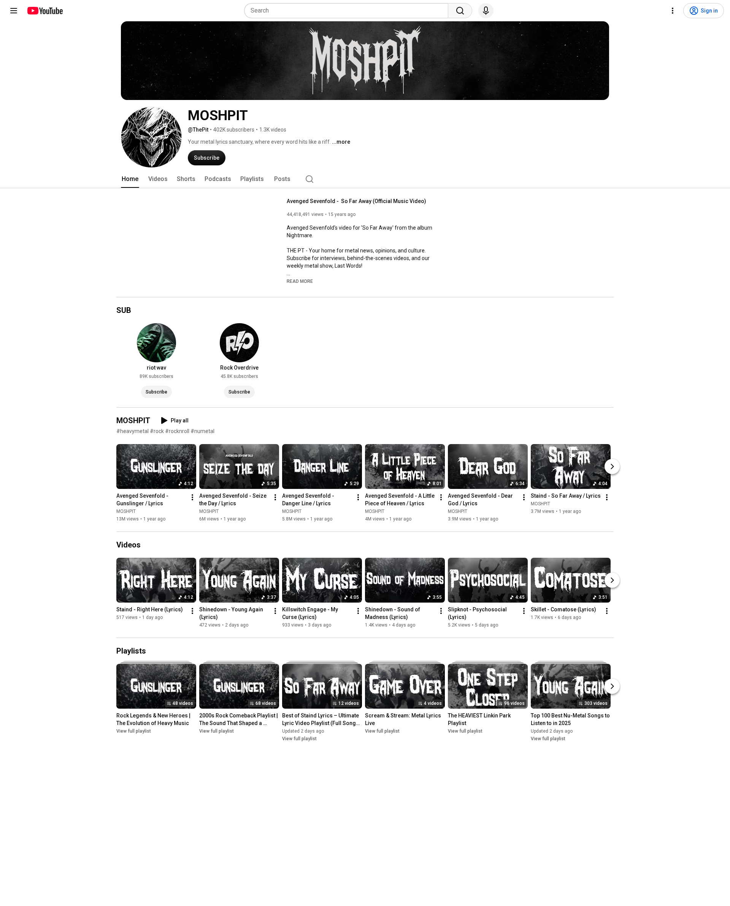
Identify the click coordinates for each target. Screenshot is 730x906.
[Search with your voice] (486, 10)
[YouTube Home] (44, 10)
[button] (300, 281)
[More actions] (192, 497)
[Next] (612, 466)
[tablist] (365, 179)
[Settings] (672, 10)
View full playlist (133, 731)
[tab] (130, 179)
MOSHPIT (126, 511)
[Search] (460, 10)
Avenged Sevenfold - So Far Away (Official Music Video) (356, 201)
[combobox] (348, 10)
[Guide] (13, 10)
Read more (300, 281)
